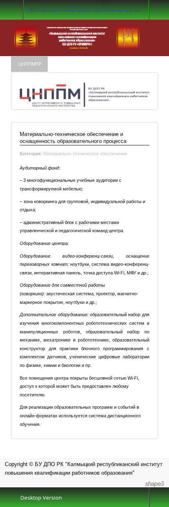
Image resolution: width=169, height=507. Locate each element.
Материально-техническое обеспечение (85, 153)
